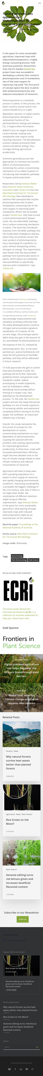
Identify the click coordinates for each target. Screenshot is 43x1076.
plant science (34, 560)
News (29, 29)
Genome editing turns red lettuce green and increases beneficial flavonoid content (19, 1026)
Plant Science (27, 814)
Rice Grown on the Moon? (15, 1016)
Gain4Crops (29, 69)
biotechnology (17, 556)
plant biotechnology (19, 560)
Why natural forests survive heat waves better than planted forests (20, 1009)
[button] (39, 3)
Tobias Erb (23, 189)
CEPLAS (22, 29)
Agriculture (10, 814)
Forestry (9, 751)
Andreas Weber (29, 183)
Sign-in (22, 919)
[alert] (21, 940)
